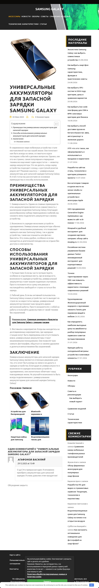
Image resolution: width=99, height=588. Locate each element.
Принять (47, 581)
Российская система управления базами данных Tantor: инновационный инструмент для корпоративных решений (76, 257)
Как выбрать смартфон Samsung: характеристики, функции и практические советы (78, 72)
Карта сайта (15, 555)
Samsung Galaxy (49, 9)
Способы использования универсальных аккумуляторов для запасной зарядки (30, 134)
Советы (44, 16)
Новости (26, 16)
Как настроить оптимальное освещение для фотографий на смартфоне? (77, 537)
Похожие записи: (23, 141)
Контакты (14, 569)
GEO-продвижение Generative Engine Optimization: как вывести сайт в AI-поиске (76, 216)
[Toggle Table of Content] (55, 124)
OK (91, 585)
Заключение (18, 139)
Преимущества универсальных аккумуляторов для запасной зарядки (35, 128)
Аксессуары (14, 16)
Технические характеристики (23, 24)
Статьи (43, 24)
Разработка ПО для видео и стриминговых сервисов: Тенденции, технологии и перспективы (78, 492)
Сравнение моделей (60, 16)
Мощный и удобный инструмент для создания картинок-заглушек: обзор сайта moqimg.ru (78, 235)
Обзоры (35, 16)
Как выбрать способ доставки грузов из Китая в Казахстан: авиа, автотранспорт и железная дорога (78, 133)
